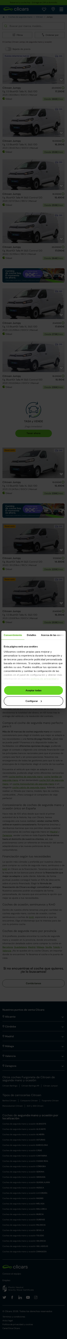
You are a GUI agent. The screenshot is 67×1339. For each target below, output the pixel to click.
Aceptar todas (33, 690)
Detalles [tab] (31, 635)
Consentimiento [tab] (13, 635)
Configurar (32, 700)
